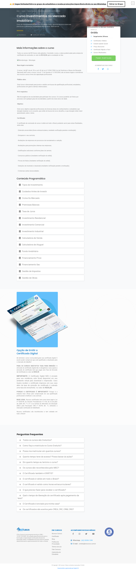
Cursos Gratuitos (32, 11)
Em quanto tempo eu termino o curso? (40, 462)
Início (18, 11)
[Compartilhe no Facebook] (98, 69)
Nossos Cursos (57, 533)
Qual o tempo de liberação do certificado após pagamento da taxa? (48, 496)
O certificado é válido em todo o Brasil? (41, 479)
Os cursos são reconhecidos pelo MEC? (41, 468)
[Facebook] (73, 534)
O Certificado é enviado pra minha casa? (41, 504)
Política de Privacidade (55, 543)
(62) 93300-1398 (87, 540)
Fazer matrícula (103, 58)
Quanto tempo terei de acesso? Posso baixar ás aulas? (48, 457)
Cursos (24, 11)
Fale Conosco (56, 549)
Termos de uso (57, 547)
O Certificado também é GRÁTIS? (38, 473)
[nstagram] (79, 534)
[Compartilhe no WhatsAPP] (108, 69)
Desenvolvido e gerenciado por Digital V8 (68, 568)
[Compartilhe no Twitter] (103, 69)
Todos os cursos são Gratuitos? (37, 440)
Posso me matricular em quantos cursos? (42, 451)
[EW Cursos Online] (23, 531)
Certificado (55, 536)
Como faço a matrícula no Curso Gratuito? (42, 445)
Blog (53, 539)
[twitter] (86, 534)
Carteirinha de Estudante (56, 553)
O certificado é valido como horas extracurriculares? (47, 484)
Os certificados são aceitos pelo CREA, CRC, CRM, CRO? (48, 509)
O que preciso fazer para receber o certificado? (44, 490)
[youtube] (93, 534)
